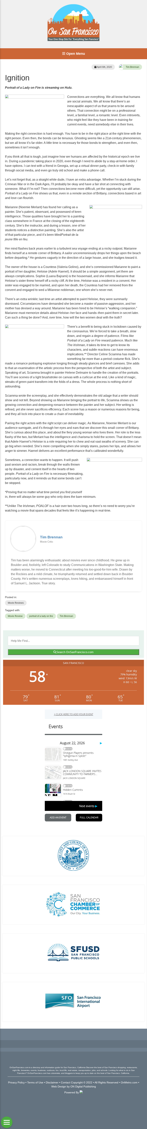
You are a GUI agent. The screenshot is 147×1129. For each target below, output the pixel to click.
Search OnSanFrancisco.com (75, 652)
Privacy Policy (16, 1082)
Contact (65, 1082)
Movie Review (15, 616)
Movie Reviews (16, 603)
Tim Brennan (132, 67)
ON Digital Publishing (83, 1086)
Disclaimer (52, 1082)
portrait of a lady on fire (41, 616)
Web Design (58, 1086)
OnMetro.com (129, 1082)
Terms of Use (35, 1082)
